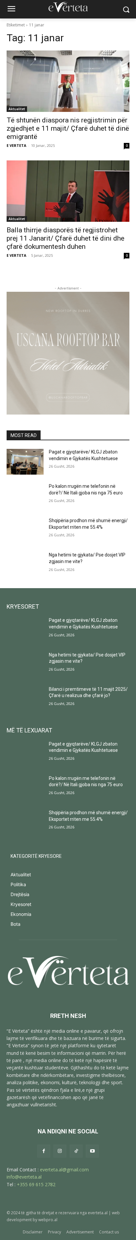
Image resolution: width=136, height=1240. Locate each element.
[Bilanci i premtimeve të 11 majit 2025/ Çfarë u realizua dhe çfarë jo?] (25, 699)
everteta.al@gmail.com (64, 1169)
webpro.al (47, 1220)
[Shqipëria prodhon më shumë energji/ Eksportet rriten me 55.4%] (25, 530)
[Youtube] (92, 1151)
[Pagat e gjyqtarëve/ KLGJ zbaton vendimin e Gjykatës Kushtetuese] (25, 462)
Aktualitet (17, 109)
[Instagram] (59, 1151)
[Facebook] (43, 1151)
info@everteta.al (24, 1177)
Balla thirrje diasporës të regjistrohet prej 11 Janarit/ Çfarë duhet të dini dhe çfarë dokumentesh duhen (65, 238)
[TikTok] (76, 1151)
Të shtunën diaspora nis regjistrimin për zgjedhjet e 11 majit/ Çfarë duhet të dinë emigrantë (68, 128)
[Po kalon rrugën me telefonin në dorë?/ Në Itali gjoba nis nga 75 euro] (25, 496)
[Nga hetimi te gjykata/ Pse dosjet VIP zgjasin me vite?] (25, 565)
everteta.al (98, 1213)
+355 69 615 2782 (36, 1184)
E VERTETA (16, 145)
